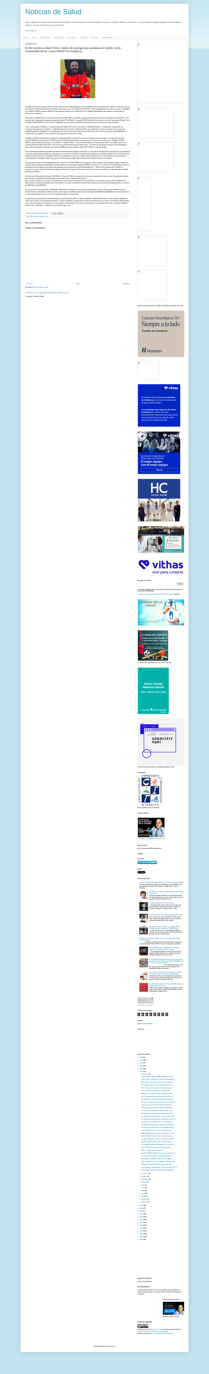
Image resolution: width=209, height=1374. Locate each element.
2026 (141, 1057)
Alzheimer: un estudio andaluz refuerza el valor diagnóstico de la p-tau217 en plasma (160, 939)
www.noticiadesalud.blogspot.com (162, 1333)
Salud (34, 37)
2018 (141, 1211)
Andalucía (36, 216)
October (144, 1176)
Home (78, 284)
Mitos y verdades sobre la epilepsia (152, 1150)
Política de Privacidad (49, 293)
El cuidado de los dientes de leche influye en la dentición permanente (166, 892)
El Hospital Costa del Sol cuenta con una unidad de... (157, 1082)
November (144, 1173)
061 (32, 216)
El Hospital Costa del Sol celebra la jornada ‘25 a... (156, 1164)
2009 (141, 1237)
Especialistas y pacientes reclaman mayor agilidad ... (157, 1159)
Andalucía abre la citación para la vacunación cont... (157, 1122)
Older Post (126, 284)
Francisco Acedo (156, 1329)
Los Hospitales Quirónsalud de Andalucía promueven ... (158, 1119)
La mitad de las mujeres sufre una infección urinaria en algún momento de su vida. (166, 984)
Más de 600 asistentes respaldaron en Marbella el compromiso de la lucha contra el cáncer (164, 948)
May (142, 1191)
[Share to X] (57, 213)
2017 (141, 1214)
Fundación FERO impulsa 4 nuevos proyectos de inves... (158, 1153)
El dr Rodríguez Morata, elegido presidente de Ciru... (157, 1076)
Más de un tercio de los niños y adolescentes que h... (157, 1088)
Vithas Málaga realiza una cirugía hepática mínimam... (158, 1170)
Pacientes (94, 37)
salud (47, 216)
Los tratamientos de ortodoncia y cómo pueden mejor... (158, 1116)
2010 (141, 1234)
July (142, 1185)
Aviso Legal (38, 293)
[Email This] (53, 213)
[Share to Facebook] (60, 213)
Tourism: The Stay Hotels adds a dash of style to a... (157, 1142)
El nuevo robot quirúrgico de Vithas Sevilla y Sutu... (157, 1110)
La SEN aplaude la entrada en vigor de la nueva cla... (157, 1096)
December (144, 1074)
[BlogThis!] (55, 213)
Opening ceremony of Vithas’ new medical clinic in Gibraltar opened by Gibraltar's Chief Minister (164, 927)
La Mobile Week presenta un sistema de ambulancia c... (158, 1125)
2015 (141, 1220)
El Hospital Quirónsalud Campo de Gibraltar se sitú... (158, 1133)
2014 (141, 1222)
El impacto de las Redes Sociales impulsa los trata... (157, 1093)
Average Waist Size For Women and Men (161, 903)
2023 (141, 1066)
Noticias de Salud (53, 12)
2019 (141, 1208)
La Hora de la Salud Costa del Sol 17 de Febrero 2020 (155, 594)
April (143, 1193)
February (144, 1199)
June (143, 1188)
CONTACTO (29, 293)
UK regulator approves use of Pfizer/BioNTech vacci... (157, 1085)
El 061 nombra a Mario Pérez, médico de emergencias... (158, 1079)
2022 (141, 1069)
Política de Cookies (63, 293)
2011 (141, 1231)
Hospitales (83, 37)
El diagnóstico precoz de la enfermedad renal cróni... (157, 1113)
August (143, 1182)
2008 (141, 1239)
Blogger (112, 1346)
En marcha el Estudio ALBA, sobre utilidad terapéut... (158, 1127)
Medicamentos (107, 37)
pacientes (42, 216)
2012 (141, 1228)
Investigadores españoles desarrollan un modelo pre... (157, 1099)
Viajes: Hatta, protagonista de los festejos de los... (156, 1147)
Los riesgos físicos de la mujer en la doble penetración (165, 915)
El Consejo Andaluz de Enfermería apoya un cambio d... (158, 1102)
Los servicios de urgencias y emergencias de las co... (157, 1156)
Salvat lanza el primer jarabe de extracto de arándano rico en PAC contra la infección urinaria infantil (165, 973)
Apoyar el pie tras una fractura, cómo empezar (155, 1091)
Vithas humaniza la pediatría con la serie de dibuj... (157, 1108)
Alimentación (58, 37)
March (143, 1196)
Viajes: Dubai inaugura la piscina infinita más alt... (157, 1130)
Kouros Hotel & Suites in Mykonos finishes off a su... (157, 1136)
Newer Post (29, 284)
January (144, 1202)
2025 (141, 1060)
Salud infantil (45, 37)
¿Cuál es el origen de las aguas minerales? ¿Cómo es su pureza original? (161, 882)
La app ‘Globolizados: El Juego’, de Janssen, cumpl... (157, 1139)
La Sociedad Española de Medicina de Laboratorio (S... (158, 1144)
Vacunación (71, 37)
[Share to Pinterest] (62, 213)
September (144, 1179)
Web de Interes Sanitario (145, 1005)
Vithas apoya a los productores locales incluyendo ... (157, 1105)
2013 (141, 1225)
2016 (141, 1217)
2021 (141, 1071)
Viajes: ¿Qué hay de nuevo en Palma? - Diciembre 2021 (158, 1161)
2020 (141, 1205)
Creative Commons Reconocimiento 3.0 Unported (153, 1331)
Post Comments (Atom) (41, 287)
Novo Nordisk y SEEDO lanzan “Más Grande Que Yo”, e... (159, 1167)
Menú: (25, 37)
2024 (141, 1063)
